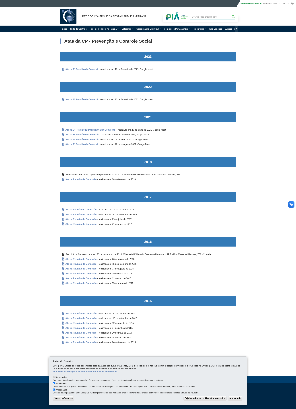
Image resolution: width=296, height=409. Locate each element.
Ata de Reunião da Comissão (81, 179)
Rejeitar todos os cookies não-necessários (205, 398)
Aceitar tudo (235, 398)
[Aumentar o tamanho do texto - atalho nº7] (284, 3)
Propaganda (61, 390)
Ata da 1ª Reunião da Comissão (82, 69)
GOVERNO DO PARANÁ (250, 3)
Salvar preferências (63, 398)
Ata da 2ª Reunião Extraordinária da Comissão (90, 130)
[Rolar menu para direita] (236, 29)
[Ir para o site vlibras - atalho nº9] (292, 3)
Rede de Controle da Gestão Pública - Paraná (114, 16)
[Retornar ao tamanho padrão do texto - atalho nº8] (288, 3)
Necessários (61, 377)
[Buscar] (233, 17)
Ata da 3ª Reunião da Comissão (82, 134)
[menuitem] (104, 29)
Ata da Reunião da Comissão (81, 209)
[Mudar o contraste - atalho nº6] (279, 3)
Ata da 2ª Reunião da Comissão (82, 139)
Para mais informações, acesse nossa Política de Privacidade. (85, 372)
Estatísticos (61, 383)
